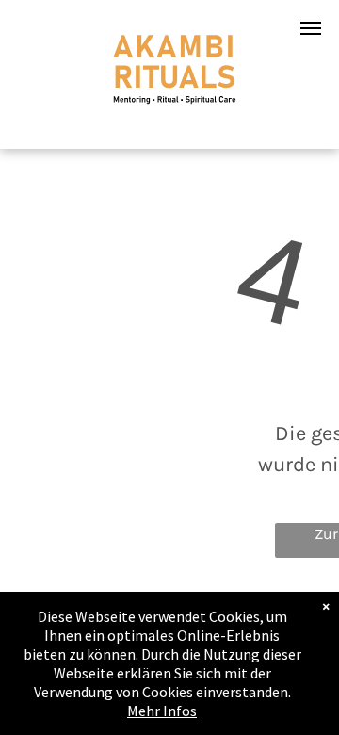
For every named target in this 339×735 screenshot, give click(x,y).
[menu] (311, 28)
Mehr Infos (162, 710)
